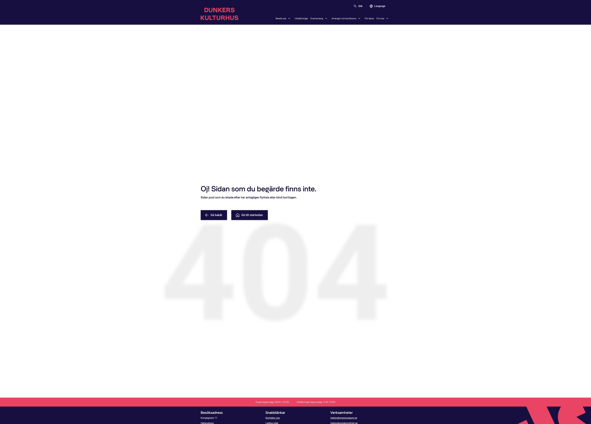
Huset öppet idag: (272, 402)
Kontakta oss (272, 417)
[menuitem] (284, 18)
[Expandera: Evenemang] (326, 18)
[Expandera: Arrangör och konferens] (359, 18)
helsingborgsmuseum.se (343, 417)
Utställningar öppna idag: (316, 402)
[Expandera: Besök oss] (289, 18)
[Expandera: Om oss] (387, 18)
